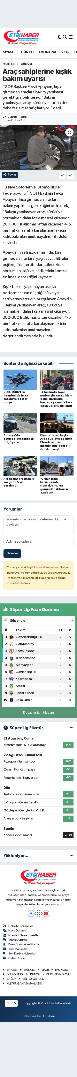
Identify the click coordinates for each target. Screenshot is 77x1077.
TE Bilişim (49, 1016)
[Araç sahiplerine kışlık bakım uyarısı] (38, 147)
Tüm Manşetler (18, 949)
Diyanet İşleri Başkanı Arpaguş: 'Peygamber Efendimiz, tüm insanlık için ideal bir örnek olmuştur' (56, 442)
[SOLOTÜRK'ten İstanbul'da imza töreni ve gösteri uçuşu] (20, 379)
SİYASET (9, 52)
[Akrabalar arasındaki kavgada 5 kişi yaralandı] (20, 466)
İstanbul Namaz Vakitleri (24, 935)
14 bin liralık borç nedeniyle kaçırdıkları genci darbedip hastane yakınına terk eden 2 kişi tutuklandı (56, 399)
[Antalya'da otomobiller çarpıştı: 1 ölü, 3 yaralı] (20, 423)
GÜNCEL (27, 52)
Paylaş (12, 174)
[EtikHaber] (21, 37)
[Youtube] (46, 913)
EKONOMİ (47, 52)
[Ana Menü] (71, 37)
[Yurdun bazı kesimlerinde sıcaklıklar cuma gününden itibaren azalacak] (57, 466)
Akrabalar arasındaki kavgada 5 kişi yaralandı (18, 482)
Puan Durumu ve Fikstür (23, 944)
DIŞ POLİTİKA (15, 974)
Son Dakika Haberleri (22, 953)
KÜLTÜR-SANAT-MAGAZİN (24, 983)
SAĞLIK (11, 978)
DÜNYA (35, 974)
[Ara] (65, 37)
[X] (38, 913)
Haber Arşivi (16, 958)
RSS (13, 1003)
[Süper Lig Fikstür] (72, 728)
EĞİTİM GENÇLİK (33, 978)
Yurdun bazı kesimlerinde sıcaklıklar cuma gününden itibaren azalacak (54, 485)
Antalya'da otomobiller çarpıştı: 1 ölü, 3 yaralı (19, 439)
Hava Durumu (17, 930)
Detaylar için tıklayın (38, 712)
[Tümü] (72, 855)
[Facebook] (31, 913)
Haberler (9, 63)
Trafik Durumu (17, 939)
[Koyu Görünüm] (59, 37)
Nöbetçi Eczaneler (20, 926)
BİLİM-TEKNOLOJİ (57, 974)
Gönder (12, 553)
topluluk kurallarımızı (41, 567)
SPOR (65, 52)
